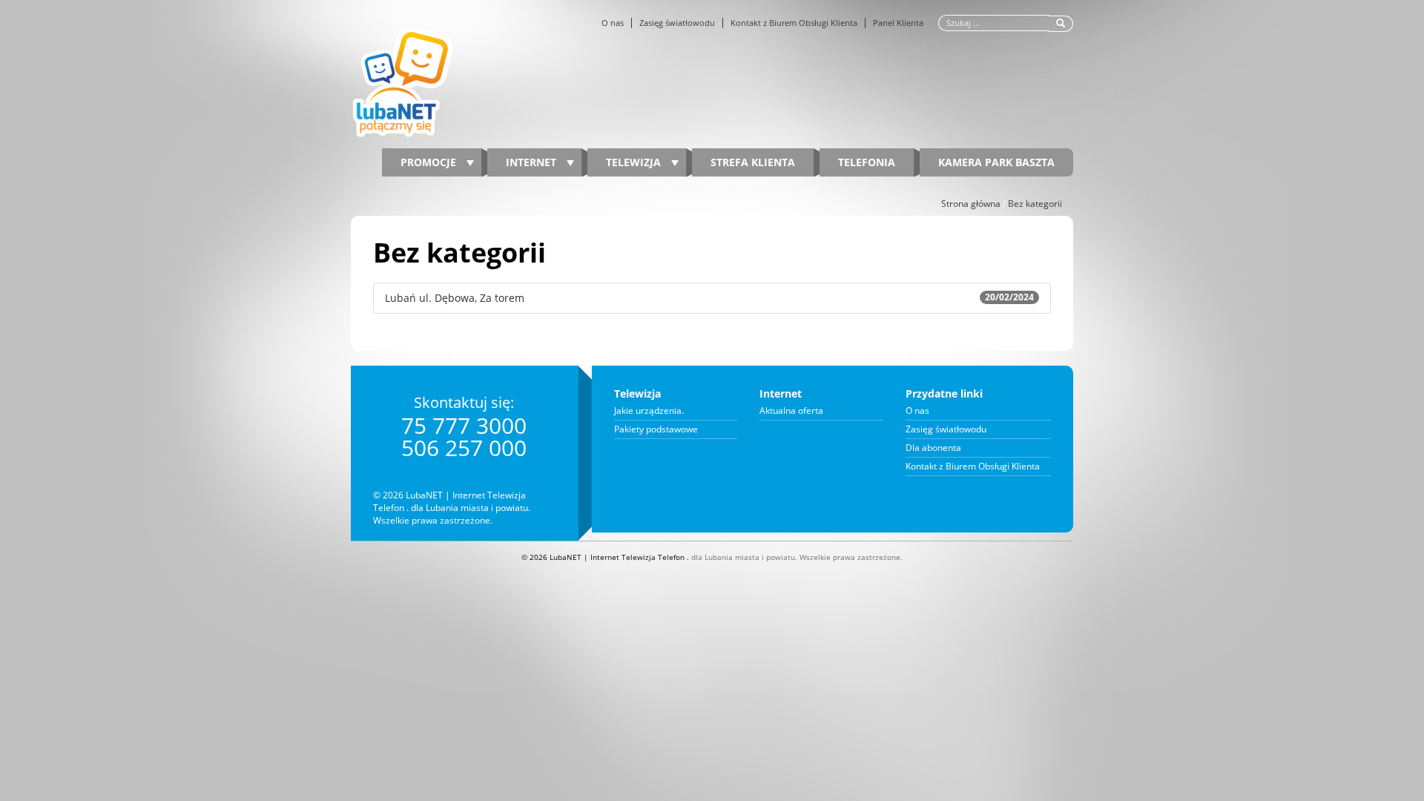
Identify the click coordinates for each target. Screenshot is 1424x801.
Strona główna (971, 203)
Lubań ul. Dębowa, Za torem (709, 298)
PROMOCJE (429, 162)
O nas (612, 23)
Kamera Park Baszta (996, 162)
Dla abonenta (933, 448)
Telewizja (635, 162)
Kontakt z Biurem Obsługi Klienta (794, 23)
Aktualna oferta (791, 410)
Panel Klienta (898, 23)
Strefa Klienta (753, 162)
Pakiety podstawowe (656, 429)
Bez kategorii (1035, 203)
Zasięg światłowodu (677, 23)
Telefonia (866, 162)
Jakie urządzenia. (649, 410)
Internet (532, 162)
